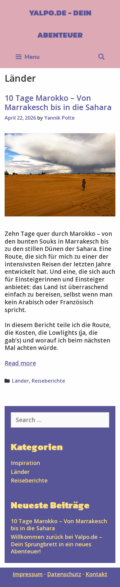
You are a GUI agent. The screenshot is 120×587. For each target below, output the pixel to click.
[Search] (101, 57)
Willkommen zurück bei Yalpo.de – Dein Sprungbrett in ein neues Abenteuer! (56, 544)
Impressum (28, 574)
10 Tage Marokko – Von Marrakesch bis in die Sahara (58, 102)
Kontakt (96, 574)
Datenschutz (64, 574)
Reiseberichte (48, 380)
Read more (20, 363)
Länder (20, 380)
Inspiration (25, 462)
